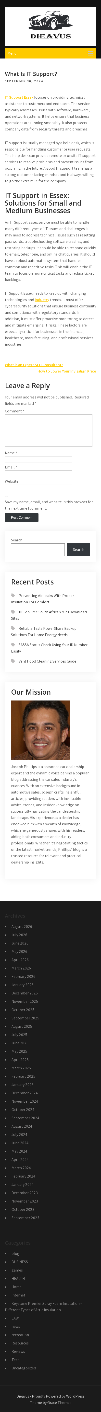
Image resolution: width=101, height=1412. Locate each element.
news (16, 1326)
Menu (11, 53)
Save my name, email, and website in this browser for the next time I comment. (49, 505)
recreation (20, 1334)
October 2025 (23, 1009)
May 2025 (19, 1051)
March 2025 (21, 1068)
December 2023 (25, 1192)
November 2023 (25, 1201)
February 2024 (23, 1176)
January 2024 (23, 1184)
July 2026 (19, 934)
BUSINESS (20, 1261)
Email (11, 467)
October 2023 (23, 1209)
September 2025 (25, 1018)
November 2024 (25, 1101)
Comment (14, 411)
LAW (15, 1318)
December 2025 (25, 993)
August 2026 (22, 926)
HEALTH (18, 1278)
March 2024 (21, 1167)
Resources (20, 1343)
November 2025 (25, 1001)
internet (18, 1295)
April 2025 (20, 1059)
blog (15, 1253)
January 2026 (23, 984)
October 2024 (23, 1109)
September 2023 (25, 1217)
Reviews (18, 1351)
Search (16, 540)
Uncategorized (24, 1368)
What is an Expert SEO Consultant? (34, 364)
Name (11, 452)
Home (17, 1286)
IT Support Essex (19, 97)
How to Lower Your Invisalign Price (67, 371)
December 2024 (25, 1093)
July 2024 (19, 1134)
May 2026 (19, 951)
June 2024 (20, 1142)
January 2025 (23, 1084)
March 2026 (21, 968)
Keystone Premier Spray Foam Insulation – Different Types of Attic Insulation (43, 1306)
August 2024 (22, 1126)
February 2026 (23, 976)
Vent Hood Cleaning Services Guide (47, 661)
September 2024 (25, 1117)
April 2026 (20, 959)
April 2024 (20, 1159)
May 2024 (19, 1151)
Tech (16, 1359)
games (17, 1270)
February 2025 (23, 1076)
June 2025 (20, 1043)
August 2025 (22, 1026)
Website (11, 481)
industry (42, 299)
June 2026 (20, 943)
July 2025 (19, 1034)
